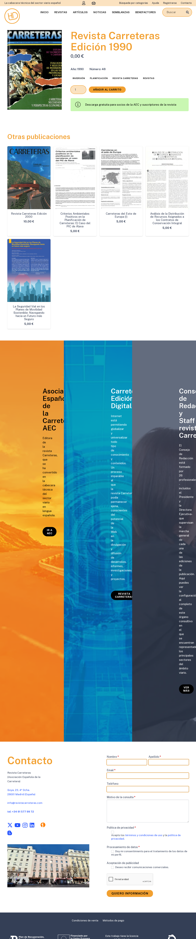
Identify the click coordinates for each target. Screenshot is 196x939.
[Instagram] (25, 825)
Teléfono (112, 783)
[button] (56, 36)
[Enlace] (83, 3)
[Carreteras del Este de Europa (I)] (121, 177)
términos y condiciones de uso (144, 835)
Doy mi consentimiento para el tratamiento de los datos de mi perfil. (149, 853)
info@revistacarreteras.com (24, 802)
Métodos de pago (113, 920)
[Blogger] (9, 833)
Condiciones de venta (85, 920)
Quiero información (129, 893)
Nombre (113, 756)
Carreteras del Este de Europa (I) (121, 215)
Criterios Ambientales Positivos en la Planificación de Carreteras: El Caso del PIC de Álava (75, 220)
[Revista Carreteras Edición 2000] (29, 177)
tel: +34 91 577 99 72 (20, 811)
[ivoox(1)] (43, 824)
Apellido (155, 756)
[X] (10, 825)
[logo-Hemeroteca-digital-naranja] (12, 16)
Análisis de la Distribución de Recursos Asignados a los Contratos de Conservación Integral (167, 218)
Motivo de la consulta (121, 797)
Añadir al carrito (107, 89)
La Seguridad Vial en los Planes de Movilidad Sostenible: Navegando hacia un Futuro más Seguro (29, 313)
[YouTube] (17, 825)
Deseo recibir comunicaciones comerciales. (142, 867)
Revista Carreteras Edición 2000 (29, 215)
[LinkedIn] (32, 825)
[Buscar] (187, 12)
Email (111, 770)
